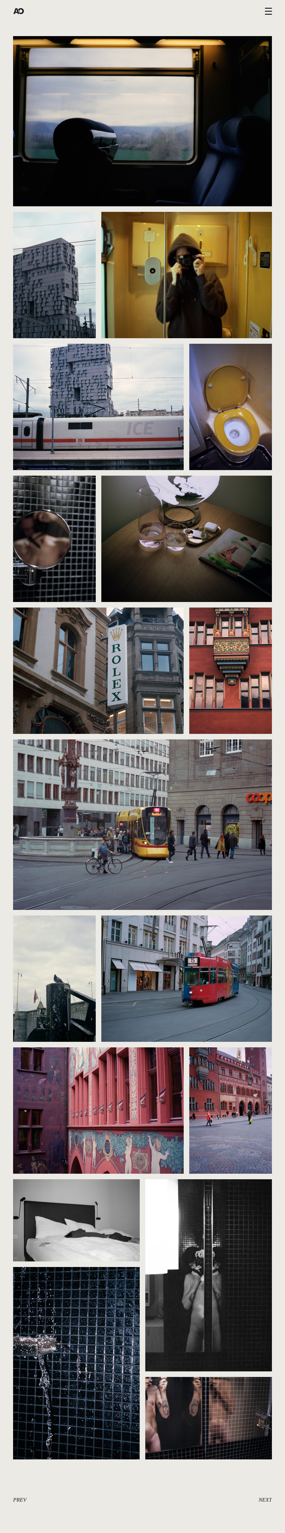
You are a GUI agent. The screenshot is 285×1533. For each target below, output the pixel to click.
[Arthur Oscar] (18, 11)
